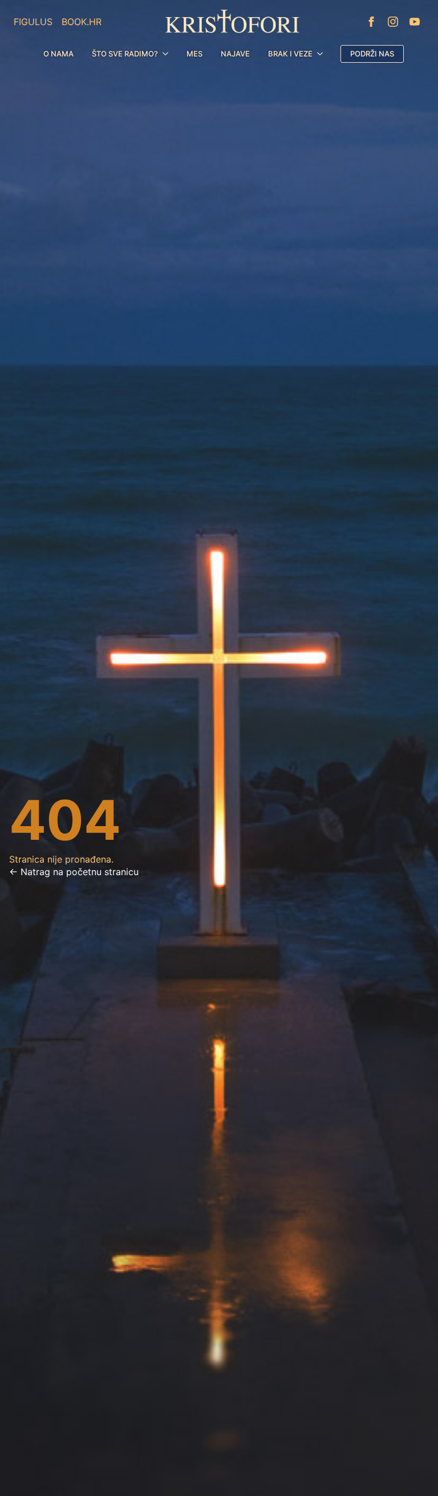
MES (194, 53)
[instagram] (393, 21)
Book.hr (82, 21)
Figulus (33, 21)
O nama (58, 53)
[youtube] (414, 21)
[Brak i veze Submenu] (322, 53)
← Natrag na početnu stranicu (74, 871)
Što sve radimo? (125, 53)
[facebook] (371, 21)
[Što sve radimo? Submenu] (167, 53)
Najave (235, 53)
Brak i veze (290, 53)
